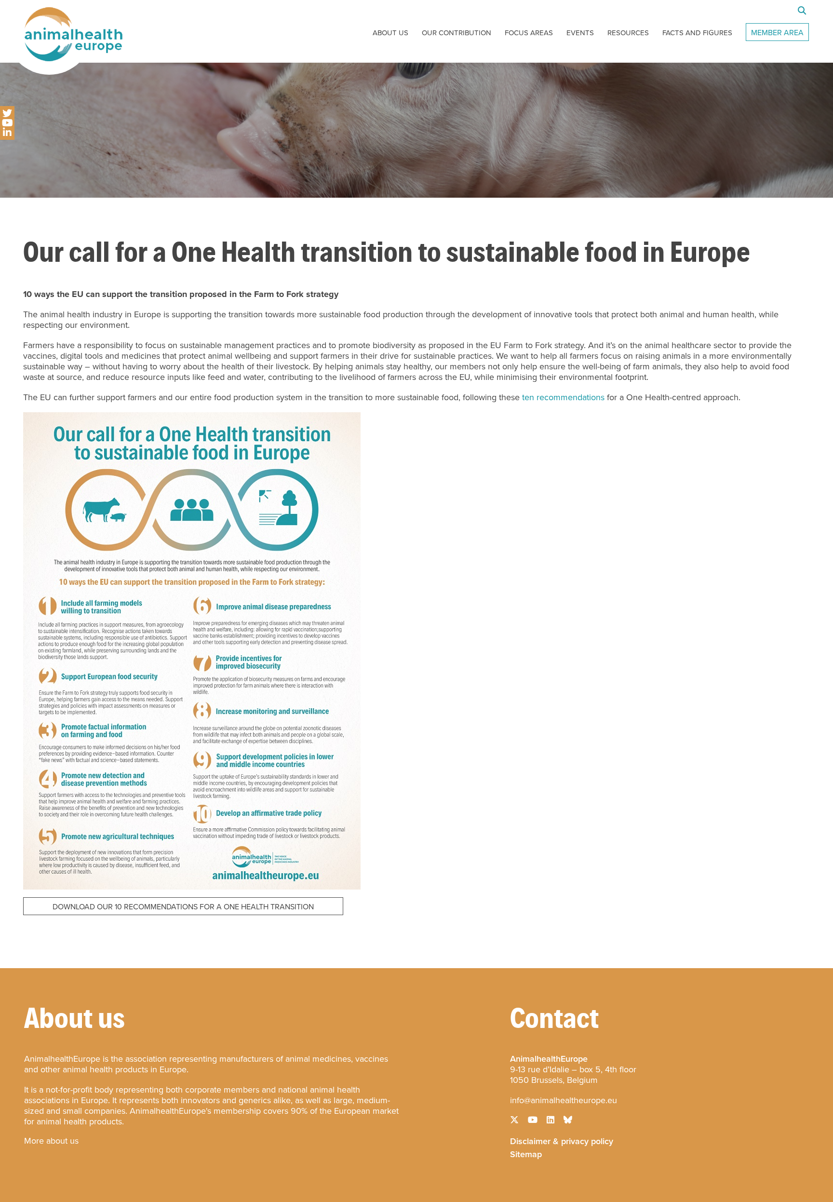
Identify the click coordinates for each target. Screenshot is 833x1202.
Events (580, 32)
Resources (628, 32)
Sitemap (526, 1153)
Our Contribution (456, 32)
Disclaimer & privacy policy (561, 1140)
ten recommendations (563, 397)
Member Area (777, 32)
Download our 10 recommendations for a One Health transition (183, 906)
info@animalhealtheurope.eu (563, 1100)
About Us (390, 32)
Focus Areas (529, 32)
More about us (51, 1140)
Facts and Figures (697, 32)
